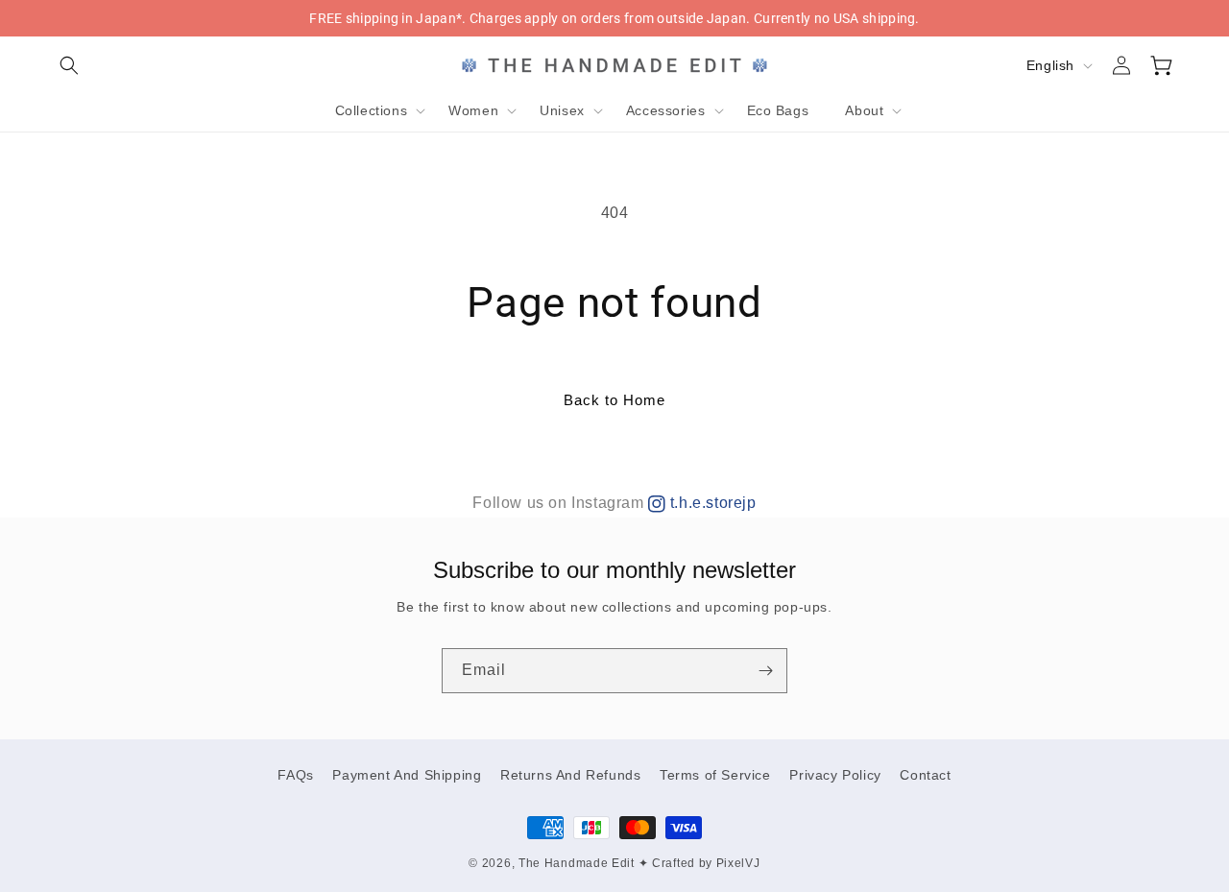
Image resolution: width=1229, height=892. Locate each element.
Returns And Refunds (570, 775)
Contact (925, 775)
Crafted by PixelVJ (706, 863)
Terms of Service (715, 775)
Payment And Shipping (406, 775)
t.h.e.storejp (710, 502)
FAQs (295, 775)
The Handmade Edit (576, 863)
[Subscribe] (765, 670)
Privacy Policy (834, 775)
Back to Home (614, 400)
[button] (69, 65)
